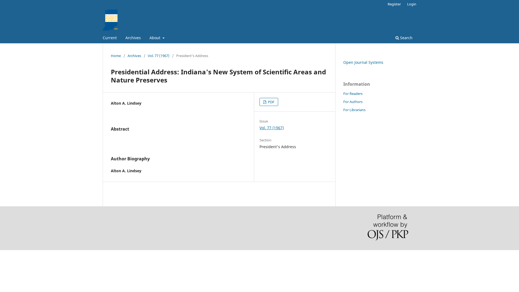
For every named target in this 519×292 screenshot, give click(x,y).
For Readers (352, 93)
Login (411, 4)
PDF (270, 101)
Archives (133, 37)
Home (116, 55)
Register (394, 4)
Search (405, 37)
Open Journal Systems (363, 62)
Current (110, 37)
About (155, 37)
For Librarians (354, 109)
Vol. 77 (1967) (158, 55)
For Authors (352, 101)
